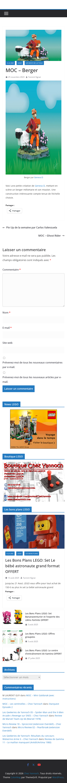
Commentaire (11, 269)
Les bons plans (32, 553)
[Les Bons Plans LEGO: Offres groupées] (12, 637)
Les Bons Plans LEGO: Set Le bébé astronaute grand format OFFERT (32, 566)
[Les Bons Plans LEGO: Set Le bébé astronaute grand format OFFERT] (33, 531)
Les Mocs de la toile (34, 63)
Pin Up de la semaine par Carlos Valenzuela (31, 227)
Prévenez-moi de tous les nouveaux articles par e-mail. (31, 380)
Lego (20, 63)
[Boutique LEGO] (33, 482)
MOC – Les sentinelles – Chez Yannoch (22, 703)
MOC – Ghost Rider (49, 235)
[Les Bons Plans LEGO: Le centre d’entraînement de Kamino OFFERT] (12, 654)
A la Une (10, 63)
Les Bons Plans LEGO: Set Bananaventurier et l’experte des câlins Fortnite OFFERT (42, 616)
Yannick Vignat (34, 77)
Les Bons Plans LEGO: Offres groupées (40, 635)
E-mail (7, 327)
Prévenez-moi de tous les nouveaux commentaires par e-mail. (32, 365)
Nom (6, 312)
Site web (7, 343)
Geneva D (38, 177)
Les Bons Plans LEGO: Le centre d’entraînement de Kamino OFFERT (43, 652)
